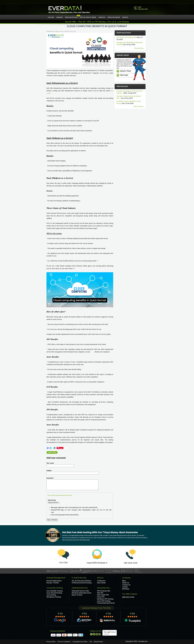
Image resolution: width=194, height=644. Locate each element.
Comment (50, 478)
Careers (125, 587)
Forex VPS (102, 17)
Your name (50, 463)
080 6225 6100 (130, 563)
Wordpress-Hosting (53, 597)
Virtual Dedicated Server (106, 603)
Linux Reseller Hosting (54, 591)
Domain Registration (54, 581)
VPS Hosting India (103, 591)
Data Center (101, 583)
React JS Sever (77, 595)
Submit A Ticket (125, 71)
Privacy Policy (50, 642)
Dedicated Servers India (80, 591)
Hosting (51, 17)
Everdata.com (143, 641)
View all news (138, 106)
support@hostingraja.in (97, 563)
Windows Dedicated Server (81, 593)
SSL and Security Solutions (81, 581)
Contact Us (126, 585)
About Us (125, 583)
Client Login (124, 75)
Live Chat (63, 562)
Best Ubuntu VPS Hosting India (126, 37)
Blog (124, 581)
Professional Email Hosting (82, 583)
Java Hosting (51, 595)
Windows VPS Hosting (105, 599)
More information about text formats (60, 495)
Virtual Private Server (88, 17)
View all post (138, 48)
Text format (52, 500)
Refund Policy (98, 642)
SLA (91, 642)
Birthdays (125, 589)
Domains (59, 17)
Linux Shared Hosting (54, 593)
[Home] (65, 8)
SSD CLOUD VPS (103, 595)
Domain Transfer (52, 583)
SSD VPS (100, 593)
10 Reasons (101, 581)
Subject (49, 470)
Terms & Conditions (64, 642)
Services (125, 17)
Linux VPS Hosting (103, 601)
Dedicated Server (114, 17)
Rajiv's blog (52, 452)
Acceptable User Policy (80, 642)
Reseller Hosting (71, 17)
